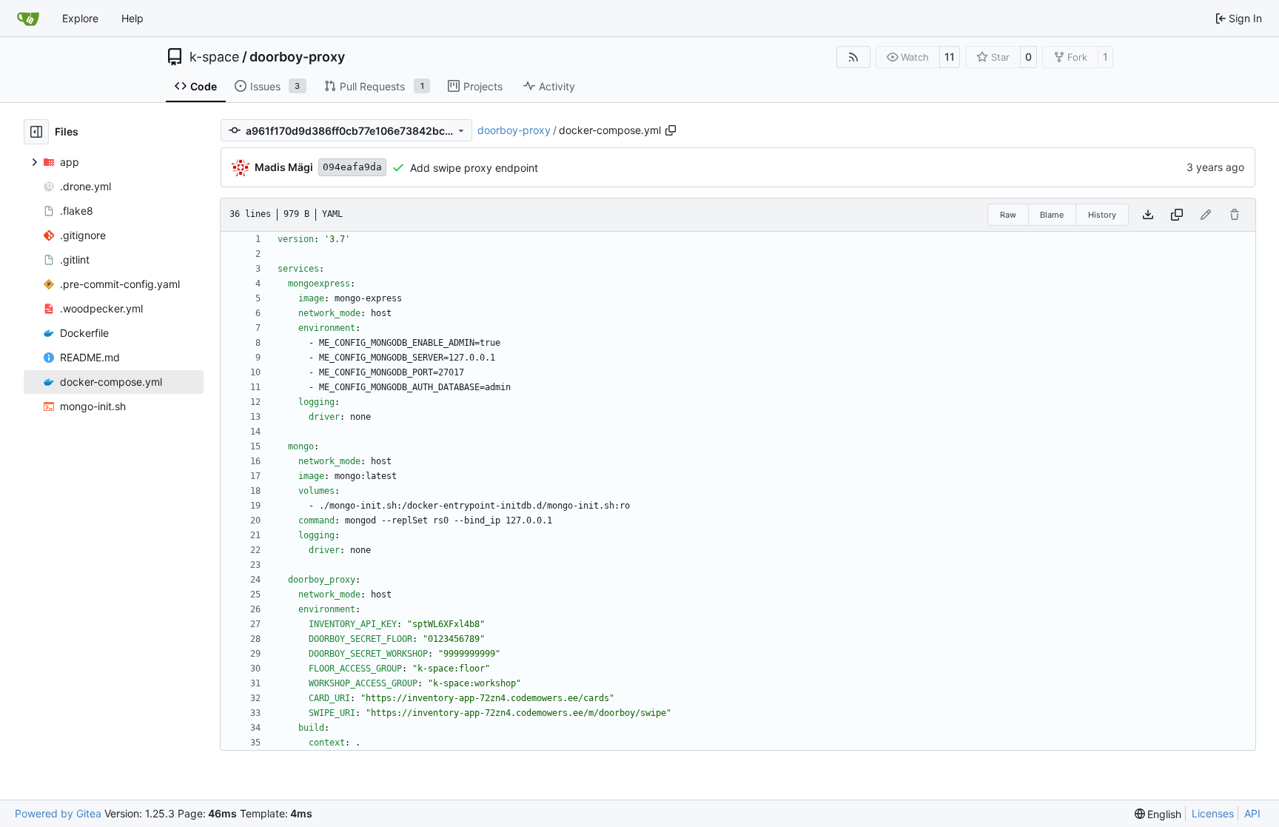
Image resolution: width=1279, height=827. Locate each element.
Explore (80, 18)
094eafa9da (352, 167)
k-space (214, 57)
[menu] (1158, 814)
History (1102, 215)
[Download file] (1148, 215)
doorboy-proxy (297, 57)
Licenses (1213, 813)
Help (132, 18)
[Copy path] (670, 130)
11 (949, 56)
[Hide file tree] (36, 131)
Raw (1008, 215)
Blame (1052, 215)
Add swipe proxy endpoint (474, 167)
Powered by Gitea (58, 813)
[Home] (28, 18)
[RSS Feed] (853, 57)
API (1252, 813)
